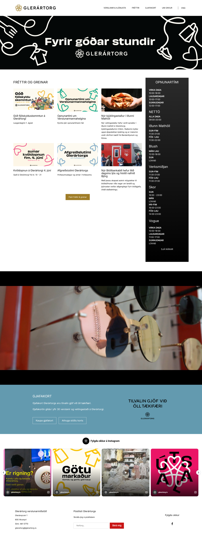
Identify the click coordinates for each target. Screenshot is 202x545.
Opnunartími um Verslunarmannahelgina (71, 117)
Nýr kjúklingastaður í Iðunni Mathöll (117, 117)
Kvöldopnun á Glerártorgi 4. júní (32, 170)
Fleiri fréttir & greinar (78, 197)
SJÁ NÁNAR (167, 249)
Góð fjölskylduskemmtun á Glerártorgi (29, 117)
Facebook (172, 523)
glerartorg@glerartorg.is (25, 528)
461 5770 (24, 524)
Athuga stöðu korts (72, 420)
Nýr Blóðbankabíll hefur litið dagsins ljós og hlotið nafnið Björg (118, 173)
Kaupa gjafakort (44, 420)
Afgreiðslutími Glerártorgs (72, 170)
